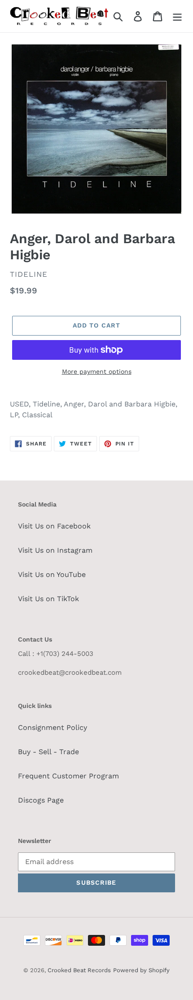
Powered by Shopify (141, 970)
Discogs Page (41, 800)
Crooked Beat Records (79, 970)
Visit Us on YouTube (52, 574)
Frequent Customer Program (68, 776)
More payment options (97, 371)
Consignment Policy (52, 727)
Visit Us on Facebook (54, 526)
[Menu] (177, 16)
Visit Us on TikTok (48, 598)
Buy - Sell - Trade (48, 751)
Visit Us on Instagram (55, 550)
